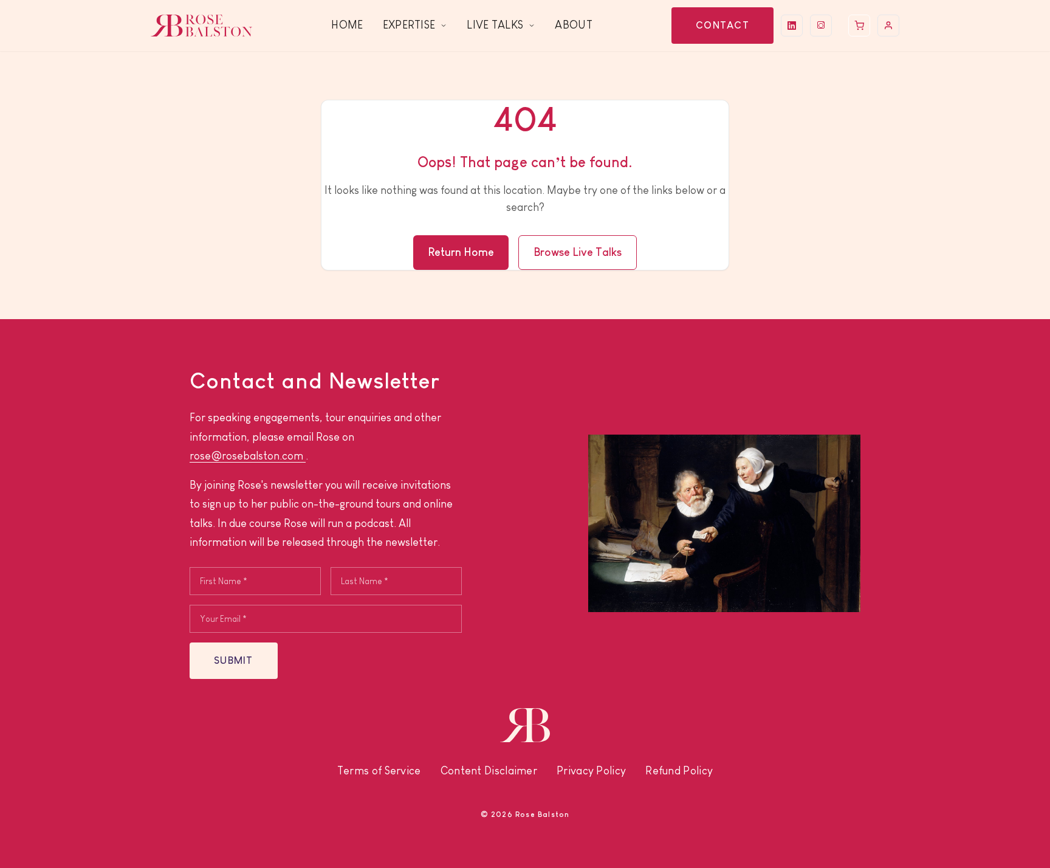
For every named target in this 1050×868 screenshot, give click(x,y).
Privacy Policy (591, 771)
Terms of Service (379, 771)
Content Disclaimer (489, 771)
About (573, 25)
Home (347, 25)
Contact (722, 25)
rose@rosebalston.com (248, 456)
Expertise (409, 25)
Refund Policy (679, 771)
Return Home (461, 252)
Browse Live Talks (578, 252)
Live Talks (495, 25)
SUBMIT (233, 660)
